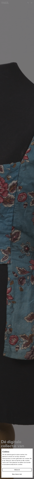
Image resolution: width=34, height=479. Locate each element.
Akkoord (17, 470)
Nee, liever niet (17, 474)
